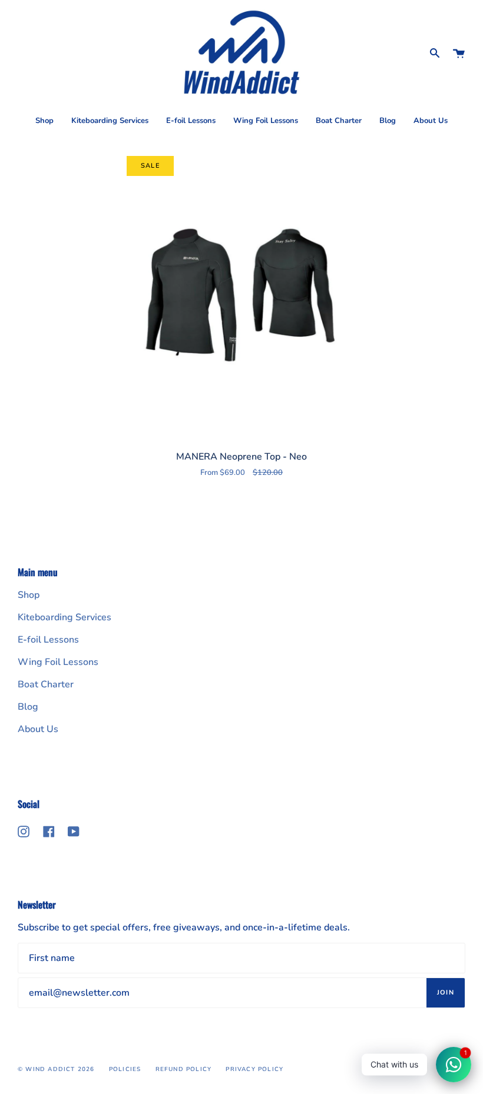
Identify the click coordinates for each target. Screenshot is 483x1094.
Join (445, 992)
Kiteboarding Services (64, 617)
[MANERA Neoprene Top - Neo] (241, 294)
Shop (28, 594)
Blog (28, 706)
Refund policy (184, 1069)
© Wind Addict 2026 (56, 1069)
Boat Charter (46, 684)
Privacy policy (254, 1069)
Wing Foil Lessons (58, 662)
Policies (125, 1069)
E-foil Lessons (48, 639)
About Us (38, 729)
